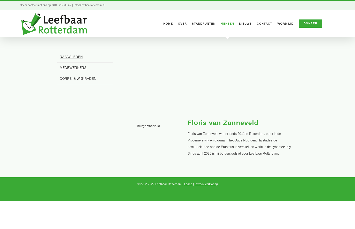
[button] (328, 23)
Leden (188, 184)
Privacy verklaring (206, 184)
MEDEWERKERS (73, 67)
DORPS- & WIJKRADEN (78, 78)
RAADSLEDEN (71, 57)
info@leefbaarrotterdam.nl (89, 5)
